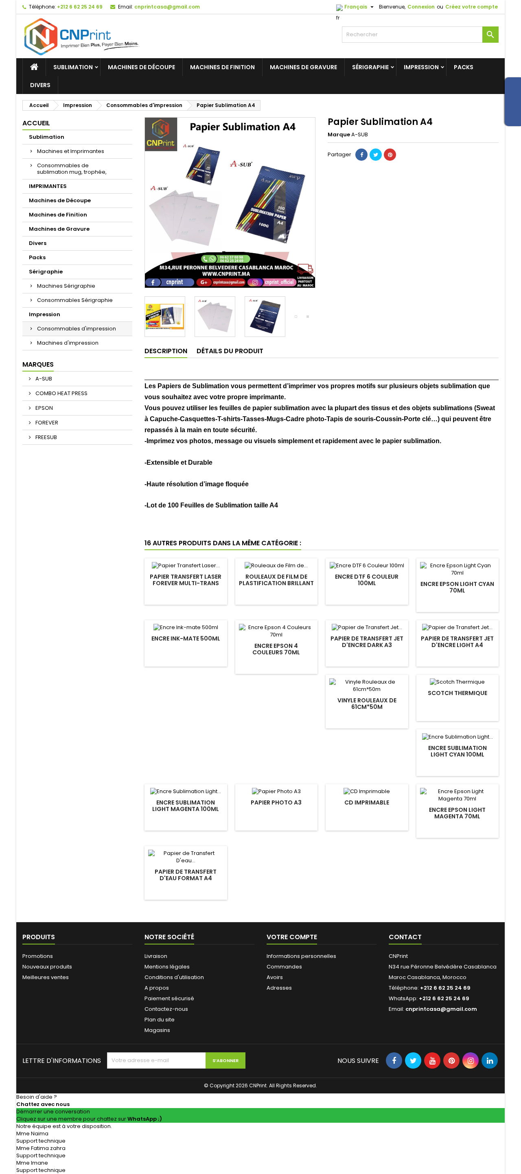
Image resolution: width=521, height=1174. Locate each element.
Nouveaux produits (47, 967)
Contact (405, 937)
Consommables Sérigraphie (75, 300)
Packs (463, 67)
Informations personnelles (301, 956)
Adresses (279, 988)
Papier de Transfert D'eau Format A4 (186, 875)
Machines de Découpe (141, 67)
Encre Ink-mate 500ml (185, 638)
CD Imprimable (366, 802)
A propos (156, 988)
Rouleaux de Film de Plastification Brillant (276, 580)
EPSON (43, 408)
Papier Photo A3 (276, 802)
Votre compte (292, 937)
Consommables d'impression (76, 328)
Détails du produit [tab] (230, 351)
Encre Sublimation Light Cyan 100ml (457, 751)
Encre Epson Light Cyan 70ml (457, 587)
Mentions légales (167, 967)
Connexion (421, 6)
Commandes (284, 967)
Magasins (157, 1030)
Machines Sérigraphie (66, 286)
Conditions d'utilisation (174, 977)
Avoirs (275, 977)
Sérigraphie (370, 67)
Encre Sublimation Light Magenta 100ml (185, 805)
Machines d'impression (68, 343)
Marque (339, 134)
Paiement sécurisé (169, 998)
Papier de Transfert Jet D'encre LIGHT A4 (457, 641)
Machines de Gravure (303, 67)
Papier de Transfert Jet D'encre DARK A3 (367, 641)
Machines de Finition (222, 67)
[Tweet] (376, 155)
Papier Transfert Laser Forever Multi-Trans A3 (185, 583)
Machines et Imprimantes (70, 151)
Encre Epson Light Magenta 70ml (457, 813)
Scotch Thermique (457, 693)
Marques (38, 364)
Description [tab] (165, 351)
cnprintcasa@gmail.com (167, 6)
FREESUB (45, 437)
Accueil (36, 123)
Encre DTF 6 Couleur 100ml (366, 580)
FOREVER (46, 422)
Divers (40, 85)
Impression (421, 67)
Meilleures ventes (45, 977)
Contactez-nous (166, 1009)
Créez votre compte (471, 6)
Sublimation (73, 67)
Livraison (155, 956)
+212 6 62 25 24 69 (80, 6)
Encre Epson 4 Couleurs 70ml (276, 649)
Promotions (37, 956)
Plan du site (159, 1019)
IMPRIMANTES (48, 186)
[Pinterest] (390, 155)
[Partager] (361, 155)
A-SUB (43, 379)
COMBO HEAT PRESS (61, 393)
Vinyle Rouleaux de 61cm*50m (366, 703)
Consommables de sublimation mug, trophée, (72, 169)
